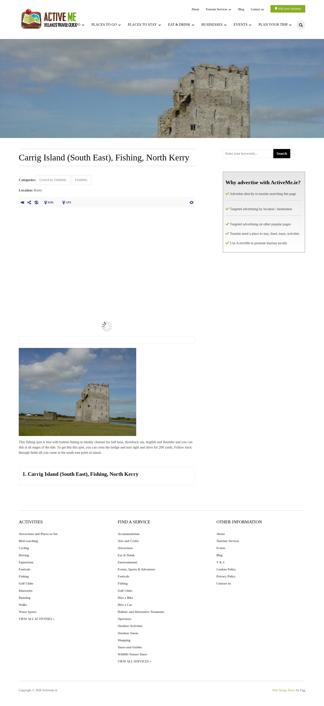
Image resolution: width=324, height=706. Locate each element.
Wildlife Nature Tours (132, 654)
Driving (24, 555)
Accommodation (129, 534)
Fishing (81, 180)
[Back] (22, 202)
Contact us (257, 9)
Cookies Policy (226, 569)
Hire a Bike (125, 597)
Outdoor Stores (128, 633)
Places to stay (142, 24)
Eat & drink (179, 24)
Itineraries (25, 590)
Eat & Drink (126, 555)
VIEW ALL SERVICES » (134, 661)
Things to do (67, 24)
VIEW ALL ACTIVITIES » (36, 619)
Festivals (24, 569)
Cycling (24, 548)
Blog (241, 9)
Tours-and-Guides (130, 647)
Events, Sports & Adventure (136, 569)
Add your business (289, 8)
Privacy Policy (226, 576)
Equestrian (26, 562)
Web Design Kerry (283, 690)
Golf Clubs (26, 583)
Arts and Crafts (128, 541)
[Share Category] (36, 202)
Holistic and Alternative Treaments (141, 612)
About (195, 9)
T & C (220, 562)
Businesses (212, 24)
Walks (23, 605)
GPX (68, 202)
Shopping (124, 640)
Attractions (125, 548)
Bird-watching (28, 541)
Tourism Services (216, 9)
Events (241, 24)
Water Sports (27, 612)
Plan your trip (273, 24)
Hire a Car (125, 605)
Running (24, 597)
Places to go (104, 24)
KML (51, 202)
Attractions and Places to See (38, 534)
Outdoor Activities (130, 626)
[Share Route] (29, 202)
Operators (124, 619)
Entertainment (127, 562)
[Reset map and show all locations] (191, 202)
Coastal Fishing (53, 180)
